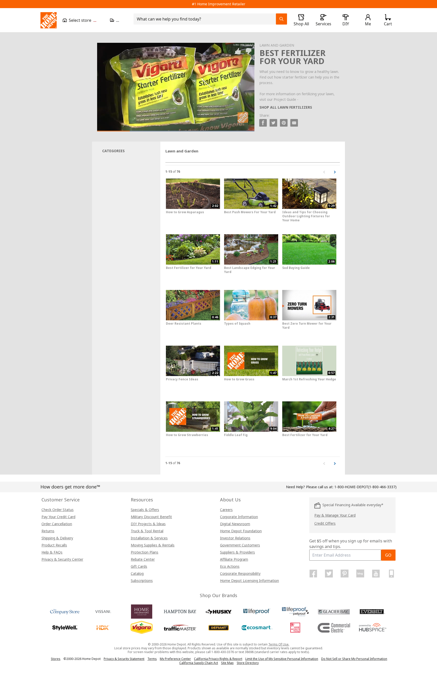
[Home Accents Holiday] (295, 628)
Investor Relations (235, 538)
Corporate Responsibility (240, 573)
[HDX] (103, 628)
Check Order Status (57, 509)
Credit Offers (325, 523)
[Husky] (218, 611)
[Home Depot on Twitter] (329, 574)
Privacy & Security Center (62, 559)
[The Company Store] (65, 611)
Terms (152, 659)
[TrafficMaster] (180, 628)
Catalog (137, 573)
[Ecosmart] (257, 628)
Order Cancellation (56, 523)
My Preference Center (175, 659)
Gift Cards (139, 566)
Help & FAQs (51, 552)
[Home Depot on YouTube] (376, 574)
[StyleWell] (65, 628)
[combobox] (206, 19)
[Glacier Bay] (334, 611)
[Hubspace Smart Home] (372, 628)
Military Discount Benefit (151, 516)
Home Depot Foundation (241, 530)
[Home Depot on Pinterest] (345, 574)
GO (388, 555)
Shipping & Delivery (57, 538)
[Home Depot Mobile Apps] (391, 574)
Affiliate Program (234, 559)
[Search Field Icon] (281, 19)
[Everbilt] (372, 611)
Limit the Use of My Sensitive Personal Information (281, 659)
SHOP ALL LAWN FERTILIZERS (285, 107)
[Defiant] (218, 628)
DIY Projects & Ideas (148, 523)
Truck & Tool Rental (147, 530)
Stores (55, 659)
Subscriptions (142, 580)
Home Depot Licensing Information (249, 580)
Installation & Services (149, 538)
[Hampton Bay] (180, 611)
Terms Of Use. (278, 644)
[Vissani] (103, 611)
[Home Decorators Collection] (141, 611)
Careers (226, 509)
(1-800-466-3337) (365, 486)
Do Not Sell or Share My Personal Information (354, 659)
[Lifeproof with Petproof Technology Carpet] (295, 611)
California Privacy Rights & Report (218, 659)
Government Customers (240, 545)
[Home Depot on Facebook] (313, 574)
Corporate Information (239, 516)
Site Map (227, 663)
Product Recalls (54, 545)
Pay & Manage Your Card (335, 515)
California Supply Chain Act (198, 663)
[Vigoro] (141, 628)
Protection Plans (144, 552)
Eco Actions (229, 566)
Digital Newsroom (235, 523)
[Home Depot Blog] (360, 574)
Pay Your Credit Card (58, 516)
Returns (47, 530)
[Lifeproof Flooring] (257, 611)
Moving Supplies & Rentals (152, 545)
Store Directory (248, 663)
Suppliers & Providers (237, 552)
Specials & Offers (145, 509)
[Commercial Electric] (334, 628)
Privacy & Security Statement (124, 659)
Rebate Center (143, 559)
